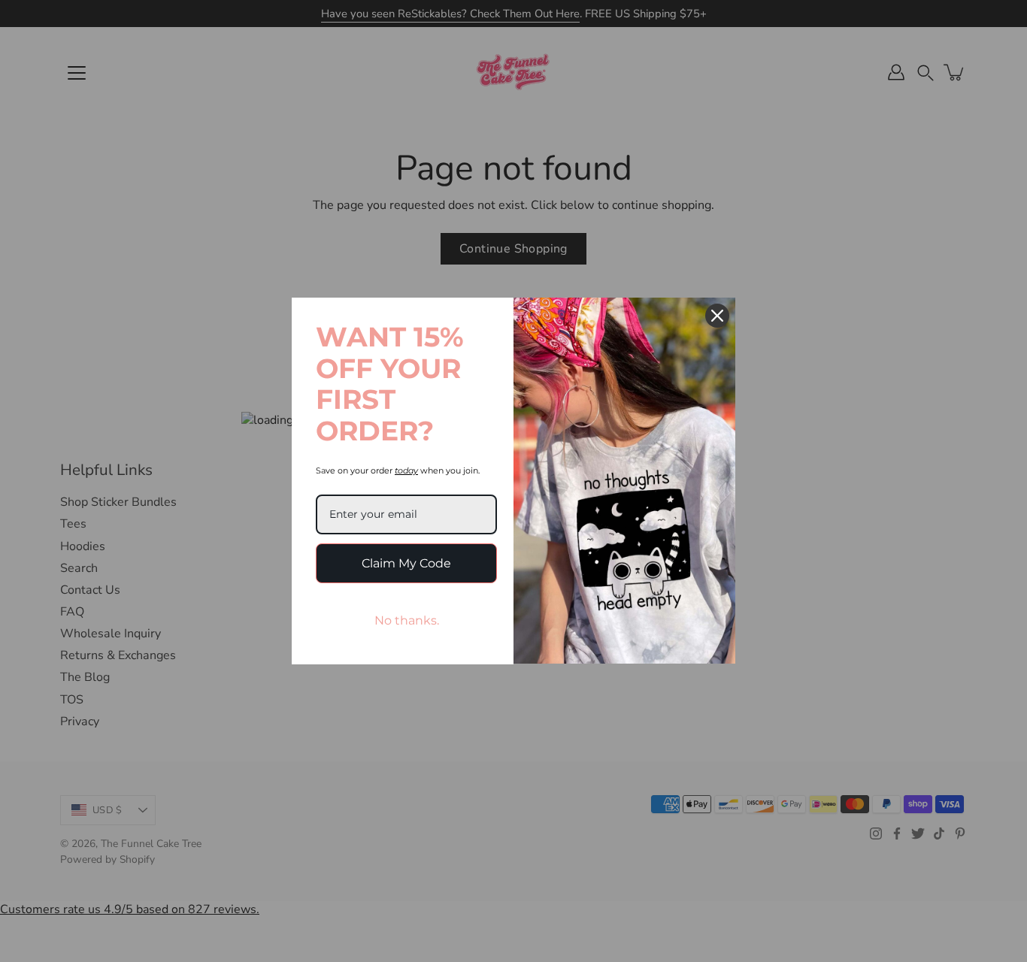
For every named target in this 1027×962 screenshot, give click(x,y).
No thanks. (406, 620)
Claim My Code (406, 563)
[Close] (717, 316)
